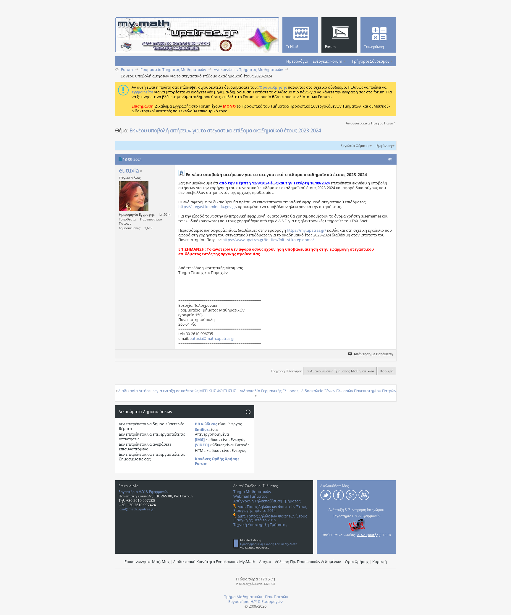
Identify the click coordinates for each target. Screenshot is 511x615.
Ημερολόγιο (297, 61)
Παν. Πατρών (276, 596)
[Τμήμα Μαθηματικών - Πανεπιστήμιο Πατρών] (490, 607)
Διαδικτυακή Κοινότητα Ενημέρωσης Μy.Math (214, 561)
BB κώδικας (206, 423)
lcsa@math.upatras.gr (137, 509)
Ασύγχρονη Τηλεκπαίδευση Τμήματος (266, 501)
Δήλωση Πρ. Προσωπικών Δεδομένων (308, 561)
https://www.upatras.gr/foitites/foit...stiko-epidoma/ (268, 239)
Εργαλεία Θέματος (355, 145)
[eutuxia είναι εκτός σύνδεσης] (133, 196)
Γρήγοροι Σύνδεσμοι (370, 61)
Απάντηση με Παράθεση (373, 354)
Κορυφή (386, 371)
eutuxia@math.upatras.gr (212, 338)
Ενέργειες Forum (327, 61)
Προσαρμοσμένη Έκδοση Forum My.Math (268, 544)
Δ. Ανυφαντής (367, 535)
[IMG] (200, 439)
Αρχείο (265, 561)
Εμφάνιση (384, 145)
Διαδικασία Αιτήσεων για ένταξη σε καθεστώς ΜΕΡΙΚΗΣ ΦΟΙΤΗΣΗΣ (177, 390)
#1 (390, 159)
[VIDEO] (202, 444)
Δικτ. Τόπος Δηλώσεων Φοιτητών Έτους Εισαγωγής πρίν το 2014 (270, 508)
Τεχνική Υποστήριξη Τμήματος (260, 524)
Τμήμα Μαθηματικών (252, 491)
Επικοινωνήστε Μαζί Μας (146, 561)
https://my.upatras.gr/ (306, 230)
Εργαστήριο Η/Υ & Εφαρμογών (144, 491)
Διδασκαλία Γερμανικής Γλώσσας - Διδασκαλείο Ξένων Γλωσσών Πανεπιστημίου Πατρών (318, 390)
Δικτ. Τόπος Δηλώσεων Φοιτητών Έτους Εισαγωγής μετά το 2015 (270, 517)
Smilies (201, 429)
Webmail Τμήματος (250, 496)
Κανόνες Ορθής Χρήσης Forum (217, 461)
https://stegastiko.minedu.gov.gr (207, 206)
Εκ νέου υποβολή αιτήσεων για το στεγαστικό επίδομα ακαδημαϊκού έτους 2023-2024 (225, 130)
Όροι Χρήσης (356, 561)
